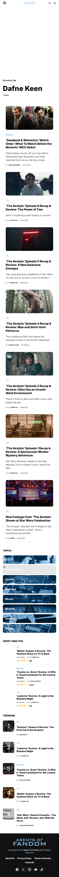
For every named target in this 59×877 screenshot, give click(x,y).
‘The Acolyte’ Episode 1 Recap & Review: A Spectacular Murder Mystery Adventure (28, 452)
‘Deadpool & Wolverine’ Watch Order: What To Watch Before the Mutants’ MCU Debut (29, 143)
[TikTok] (42, 869)
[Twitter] (23, 869)
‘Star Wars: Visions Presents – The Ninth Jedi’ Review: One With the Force (36, 818)
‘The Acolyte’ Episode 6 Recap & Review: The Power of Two (28, 207)
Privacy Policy (24, 858)
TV (7, 200)
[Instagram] (29, 869)
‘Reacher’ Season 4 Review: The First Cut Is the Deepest (35, 728)
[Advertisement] (29, 42)
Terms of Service (42, 858)
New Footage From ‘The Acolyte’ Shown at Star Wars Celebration (29, 518)
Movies (9, 135)
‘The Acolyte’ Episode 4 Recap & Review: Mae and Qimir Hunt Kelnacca (28, 327)
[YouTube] (35, 869)
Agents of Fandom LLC (33, 850)
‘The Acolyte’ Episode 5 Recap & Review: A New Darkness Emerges (28, 265)
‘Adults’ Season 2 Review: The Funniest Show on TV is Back (34, 652)
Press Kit (29, 862)
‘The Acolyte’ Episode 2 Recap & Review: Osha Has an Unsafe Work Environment (28, 389)
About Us (9, 858)
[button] (4, 3)
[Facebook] (17, 869)
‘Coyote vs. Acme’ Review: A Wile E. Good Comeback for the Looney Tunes (36, 675)
